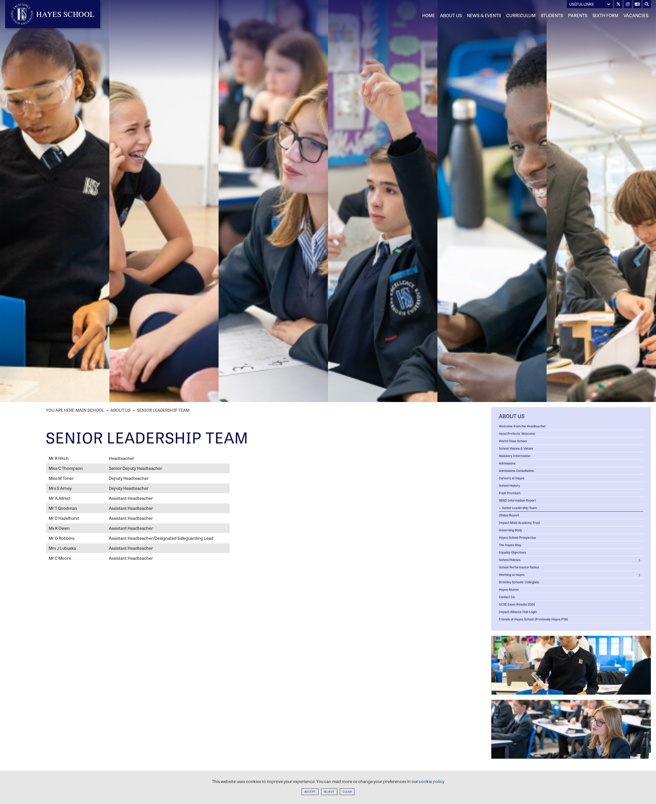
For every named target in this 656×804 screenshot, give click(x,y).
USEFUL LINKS (581, 4)
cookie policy (431, 781)
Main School (90, 410)
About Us (120, 410)
